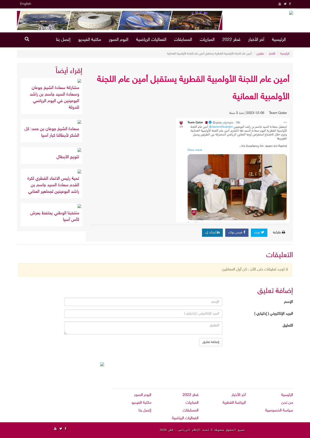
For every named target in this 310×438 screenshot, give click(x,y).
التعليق (288, 325)
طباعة (277, 232)
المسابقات (183, 40)
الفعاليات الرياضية (151, 40)
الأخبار (272, 53)
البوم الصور (118, 40)
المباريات (207, 40)
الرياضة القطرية (234, 403)
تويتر (257, 232)
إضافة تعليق (210, 342)
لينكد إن (211, 232)
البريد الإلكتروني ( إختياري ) (273, 314)
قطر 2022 (231, 40)
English (25, 4)
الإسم (288, 302)
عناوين (260, 53)
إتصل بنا (63, 40)
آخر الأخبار (256, 40)
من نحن (287, 403)
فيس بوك (235, 232)
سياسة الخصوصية (279, 410)
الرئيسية (279, 40)
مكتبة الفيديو (89, 40)
